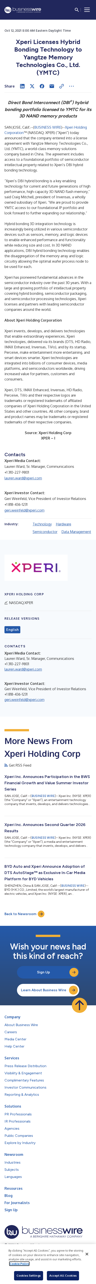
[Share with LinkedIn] (22, 86)
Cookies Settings (29, 1275)
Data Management (76, 531)
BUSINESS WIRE (47, 127)
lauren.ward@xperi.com (23, 478)
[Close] (87, 1254)
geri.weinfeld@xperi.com (24, 510)
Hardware (63, 524)
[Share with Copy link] (61, 86)
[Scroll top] (79, 1005)
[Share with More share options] (71, 86)
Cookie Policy (19, 1263)
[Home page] (22, 10)
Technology (42, 524)
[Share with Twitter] (32, 86)
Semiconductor (45, 531)
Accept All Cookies (63, 1275)
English (12, 630)
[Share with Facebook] (42, 86)
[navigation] (87, 9)
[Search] (77, 10)
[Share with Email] (51, 86)
